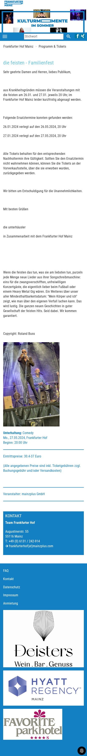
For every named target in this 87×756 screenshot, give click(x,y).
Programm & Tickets (52, 46)
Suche (68, 36)
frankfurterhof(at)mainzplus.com (31, 546)
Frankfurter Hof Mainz (18, 46)
